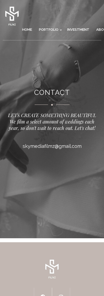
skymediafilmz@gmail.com (52, 146)
